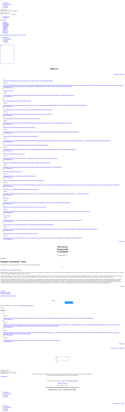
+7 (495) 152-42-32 (14, 35)
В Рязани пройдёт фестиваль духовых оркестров (14, 153)
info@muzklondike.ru (5, 35)
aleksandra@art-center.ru (62, 383)
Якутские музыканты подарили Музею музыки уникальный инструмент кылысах (21, 118)
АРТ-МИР (5, 26)
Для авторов (6, 31)
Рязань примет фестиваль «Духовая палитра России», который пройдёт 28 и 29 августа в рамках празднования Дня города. (30, 158)
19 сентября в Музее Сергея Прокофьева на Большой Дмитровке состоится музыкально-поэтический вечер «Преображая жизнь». (32, 340)
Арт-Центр (5, 32)
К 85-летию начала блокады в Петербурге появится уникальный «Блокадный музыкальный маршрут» (26, 145)
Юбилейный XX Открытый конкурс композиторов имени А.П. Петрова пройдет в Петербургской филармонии (28, 80)
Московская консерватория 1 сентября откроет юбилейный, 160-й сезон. (19, 176)
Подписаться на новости (119, 74)
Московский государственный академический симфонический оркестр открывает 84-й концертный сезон (26, 162)
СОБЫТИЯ (5, 25)
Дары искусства (6, 215)
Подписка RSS (114, 348)
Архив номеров (4, 376)
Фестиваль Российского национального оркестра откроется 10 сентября (19, 127)
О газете (5, 22)
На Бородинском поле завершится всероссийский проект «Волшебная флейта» (20, 136)
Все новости (121, 241)
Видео (4, 30)
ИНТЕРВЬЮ (6, 24)
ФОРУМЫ (5, 29)
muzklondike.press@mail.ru (72, 380)
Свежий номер (6, 16)
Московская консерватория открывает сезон (13, 171)
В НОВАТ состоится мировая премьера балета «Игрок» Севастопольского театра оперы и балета (24, 206)
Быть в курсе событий (12, 372)
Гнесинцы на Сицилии (8, 90)
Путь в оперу (6, 198)
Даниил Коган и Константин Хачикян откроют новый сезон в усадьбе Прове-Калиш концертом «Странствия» (27, 109)
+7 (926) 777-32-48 (22, 35)
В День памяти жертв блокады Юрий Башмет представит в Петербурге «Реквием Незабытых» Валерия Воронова (28, 224)
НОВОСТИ (5, 23)
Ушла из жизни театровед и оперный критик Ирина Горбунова (17, 100)
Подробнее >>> (10, 87)
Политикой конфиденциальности (26, 305)
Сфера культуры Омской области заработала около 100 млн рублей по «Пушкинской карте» (23, 180)
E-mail (53, 300)
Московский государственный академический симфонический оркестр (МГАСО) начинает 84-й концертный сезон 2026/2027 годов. (32, 167)
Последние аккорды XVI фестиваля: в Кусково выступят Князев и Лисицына (20, 233)
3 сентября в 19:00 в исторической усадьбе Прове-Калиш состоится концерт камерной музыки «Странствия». (27, 114)
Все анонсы (121, 343)
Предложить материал (5, 292)
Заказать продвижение (6, 293)
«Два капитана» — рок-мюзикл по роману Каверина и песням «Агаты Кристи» (21, 189)
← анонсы (3, 291)
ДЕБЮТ (5, 28)
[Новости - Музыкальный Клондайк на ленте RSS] (121, 348)
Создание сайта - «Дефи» (118, 403)
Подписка (5, 17)
